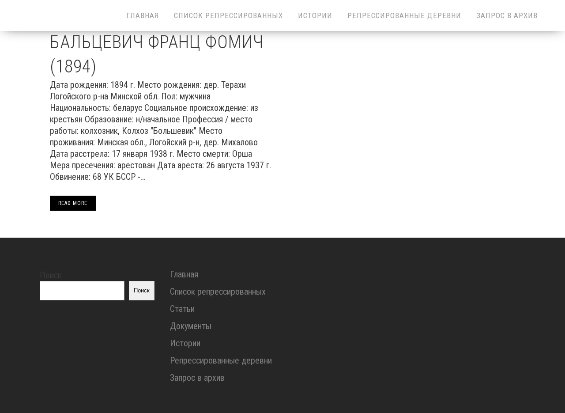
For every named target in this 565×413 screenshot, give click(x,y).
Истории (185, 343)
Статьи (182, 309)
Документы (190, 326)
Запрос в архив (197, 378)
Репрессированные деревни (221, 360)
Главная (184, 274)
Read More (72, 203)
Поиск (51, 275)
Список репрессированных (218, 291)
